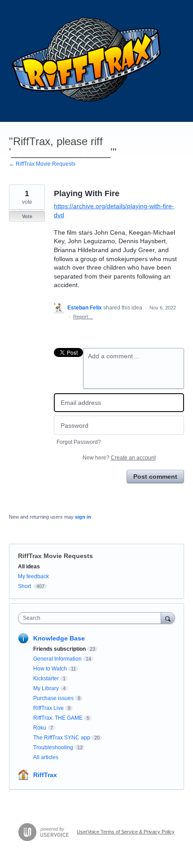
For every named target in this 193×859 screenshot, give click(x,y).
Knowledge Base (59, 638)
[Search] (168, 617)
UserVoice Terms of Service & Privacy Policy (126, 831)
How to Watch (50, 669)
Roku (39, 728)
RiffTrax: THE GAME (58, 718)
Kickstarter (46, 678)
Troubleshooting (53, 747)
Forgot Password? (79, 442)
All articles (45, 757)
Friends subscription (59, 649)
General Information (57, 659)
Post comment (155, 476)
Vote (27, 216)
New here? (119, 458)
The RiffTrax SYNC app (61, 737)
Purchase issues (53, 698)
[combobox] (91, 618)
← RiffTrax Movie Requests (42, 164)
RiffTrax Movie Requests (55, 555)
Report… (83, 316)
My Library (46, 688)
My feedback (33, 576)
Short (24, 586)
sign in (83, 517)
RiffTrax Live (48, 708)
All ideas (29, 566)
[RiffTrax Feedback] (87, 61)
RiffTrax (45, 774)
